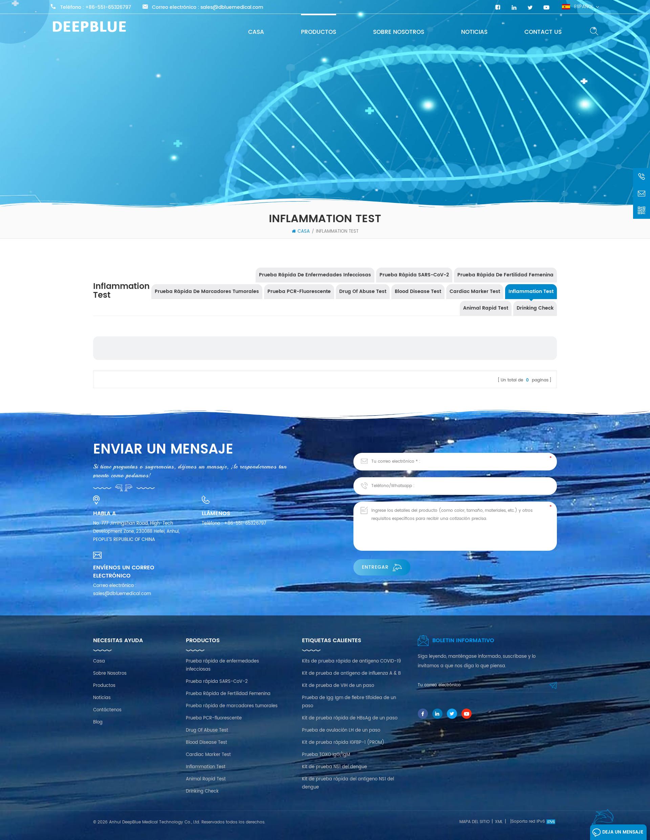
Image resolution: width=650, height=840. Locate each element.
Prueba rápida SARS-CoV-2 (414, 275)
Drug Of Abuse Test (362, 291)
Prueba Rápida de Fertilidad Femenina (505, 275)
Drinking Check (535, 308)
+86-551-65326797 (108, 7)
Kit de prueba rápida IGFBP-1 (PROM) (343, 742)
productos (318, 32)
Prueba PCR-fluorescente (299, 291)
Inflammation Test (337, 231)
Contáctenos (107, 710)
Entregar (375, 567)
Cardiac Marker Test (475, 291)
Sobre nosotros (398, 32)
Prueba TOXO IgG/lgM (326, 754)
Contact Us (543, 32)
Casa (256, 32)
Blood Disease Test (418, 291)
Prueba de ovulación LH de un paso (341, 730)
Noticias (474, 32)
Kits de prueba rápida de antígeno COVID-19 (351, 661)
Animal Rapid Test (485, 308)
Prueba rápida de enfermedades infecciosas (315, 275)
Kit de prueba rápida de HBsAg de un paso (349, 718)
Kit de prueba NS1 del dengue (334, 767)
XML (499, 822)
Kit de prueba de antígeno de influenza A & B (351, 673)
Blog (98, 722)
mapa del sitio (474, 822)
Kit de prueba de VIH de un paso (338, 685)
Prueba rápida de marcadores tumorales (207, 291)
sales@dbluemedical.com (231, 7)
